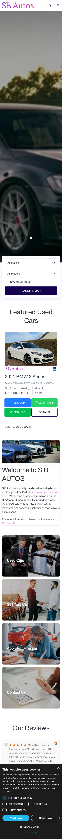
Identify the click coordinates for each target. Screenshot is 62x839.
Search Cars (31, 290)
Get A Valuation (18, 612)
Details (44, 412)
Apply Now (15, 656)
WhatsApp (46, 402)
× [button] (58, 768)
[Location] (42, 5)
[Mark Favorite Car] (53, 367)
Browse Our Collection (21, 568)
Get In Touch (16, 700)
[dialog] (31, 801)
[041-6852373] (50, 5)
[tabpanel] (31, 136)
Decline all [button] (45, 818)
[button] (31, 827)
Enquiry (19, 402)
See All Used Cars (18, 426)
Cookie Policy (31, 832)
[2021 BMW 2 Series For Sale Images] (31, 351)
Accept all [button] (16, 818)
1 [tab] (31, 238)
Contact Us (8, 523)
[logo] (18, 5)
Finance (19, 412)
